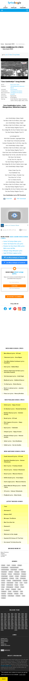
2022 (16, 628)
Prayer (8, 589)
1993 (26, 623)
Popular (13, 7)
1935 (19, 613)
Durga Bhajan (5, 567)
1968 (22, 619)
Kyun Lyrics (11, 427)
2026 (2, 630)
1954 (2, 617)
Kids (17, 582)
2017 (26, 627)
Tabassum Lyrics (13, 357)
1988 (9, 623)
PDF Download (21, 198)
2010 (2, 627)
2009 (26, 626)
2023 (19, 628)
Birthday (23, 571)
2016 (22, 627)
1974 (16, 620)
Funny (3, 580)
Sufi (22, 593)
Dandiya (24, 574)
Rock (10, 591)
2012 (9, 627)
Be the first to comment (14, 296)
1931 (5, 613)
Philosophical (10, 587)
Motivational (10, 585)
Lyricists (3, 556)
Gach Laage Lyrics (15, 481)
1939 (5, 615)
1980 (9, 622)
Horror (3, 582)
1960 (22, 617)
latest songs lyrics (18, 273)
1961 (26, 617)
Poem (22, 587)
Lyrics (6, 54)
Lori (21, 582)
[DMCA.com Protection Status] (5, 650)
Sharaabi (10, 593)
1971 (5, 620)
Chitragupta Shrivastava (16, 91)
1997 (12, 624)
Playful (17, 587)
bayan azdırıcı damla (14, 603)
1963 (5, 619)
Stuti (24, 595)
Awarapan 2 (7, 510)
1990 (16, 623)
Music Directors (5, 552)
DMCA (2, 642)
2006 (16, 626)
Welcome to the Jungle (10, 534)
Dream (17, 576)
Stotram (18, 595)
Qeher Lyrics (13, 441)
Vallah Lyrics (12, 445)
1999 (19, 624)
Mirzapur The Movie (10, 518)
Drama (11, 576)
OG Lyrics (13, 491)
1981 (12, 622)
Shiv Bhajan (11, 595)
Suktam (3, 598)
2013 (12, 627)
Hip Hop (25, 580)
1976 (22, 620)
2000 (22, 624)
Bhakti (3, 565)
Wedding (4, 595)
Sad (22, 591)
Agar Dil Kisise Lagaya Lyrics (12, 253)
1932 (9, 613)
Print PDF (9, 198)
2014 (16, 627)
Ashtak (14, 565)
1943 (19, 615)
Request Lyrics (4, 640)
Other (22, 585)
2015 (19, 627)
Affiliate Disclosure (5, 645)
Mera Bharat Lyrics (12, 353)
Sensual (4, 593)
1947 (5, 616)
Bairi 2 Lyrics (13, 466)
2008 (22, 626)
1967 (19, 619)
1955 (5, 617)
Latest (5, 7)
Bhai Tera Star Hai (9, 522)
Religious (4, 591)
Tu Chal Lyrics (12, 384)
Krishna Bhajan (5, 569)
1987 (5, 623)
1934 (16, 613)
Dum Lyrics (11, 366)
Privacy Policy (4, 641)
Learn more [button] (22, 674)
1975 (19, 620)
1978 (2, 622)
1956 (9, 617)
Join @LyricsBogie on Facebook (15, 262)
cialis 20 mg (3, 603)
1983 (19, 622)
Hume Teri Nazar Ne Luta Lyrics (13, 244)
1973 (12, 620)
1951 (19, 616)
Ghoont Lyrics (14, 469)
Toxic (5, 506)
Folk (17, 578)
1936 (22, 613)
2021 (12, 628)
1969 (26, 619)
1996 (9, 624)
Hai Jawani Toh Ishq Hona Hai (12, 542)
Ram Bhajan (14, 569)
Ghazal (9, 580)
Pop (3, 589)
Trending (23, 7)
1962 (2, 619)
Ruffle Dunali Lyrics (13, 477)
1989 (12, 623)
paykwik (22, 603)
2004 (9, 626)
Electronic (23, 576)
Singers (3, 553)
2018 (2, 628)
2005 (12, 626)
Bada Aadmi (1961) (14, 84)
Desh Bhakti (4, 576)
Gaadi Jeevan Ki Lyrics (13, 456)
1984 (22, 622)
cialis (7, 603)
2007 (19, 626)
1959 (19, 617)
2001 (26, 624)
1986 (2, 623)
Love (26, 582)
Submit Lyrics (4, 638)
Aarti (9, 565)
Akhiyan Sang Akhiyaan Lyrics (12, 251)
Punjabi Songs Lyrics (6, 665)
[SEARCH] (27, 10)
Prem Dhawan (13, 89)
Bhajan (19, 565)
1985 (26, 622)
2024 (22, 628)
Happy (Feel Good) (17, 580)
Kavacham (4, 571)
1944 (22, 615)
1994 (2, 624)
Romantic (12, 94)
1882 (2, 613)
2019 (5, 628)
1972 (9, 620)
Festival (12, 578)
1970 (2, 620)
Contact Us (3, 644)
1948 (9, 616)
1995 (5, 624)
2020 (9, 628)
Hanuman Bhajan (14, 567)
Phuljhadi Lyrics (12, 495)
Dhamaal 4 (7, 526)
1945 (26, 615)
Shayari (16, 593)
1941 (12, 615)
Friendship (23, 578)
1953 (26, 616)
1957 (12, 617)
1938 (2, 615)
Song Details (16, 54)
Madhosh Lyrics (14, 380)
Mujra (17, 585)
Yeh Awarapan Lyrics (14, 376)
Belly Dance (16, 574)
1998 (16, 624)
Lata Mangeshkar (14, 86)
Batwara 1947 (8, 514)
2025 (26, 628)
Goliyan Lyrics (12, 431)
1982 (16, 622)
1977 (26, 620)
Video (10, 54)
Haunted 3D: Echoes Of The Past (13, 538)
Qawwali (14, 589)
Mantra (11, 571)
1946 (2, 616)
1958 (16, 617)
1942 (16, 615)
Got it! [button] (3, 679)
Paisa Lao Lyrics (14, 393)
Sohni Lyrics (12, 405)
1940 (9, 615)
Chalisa (21, 569)
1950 (16, 616)
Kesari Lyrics (13, 473)
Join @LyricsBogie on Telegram (15, 257)
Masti (3, 585)
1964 (9, 619)
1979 (5, 622)
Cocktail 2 (7, 530)
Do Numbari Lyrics (15, 409)
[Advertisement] (14, 28)
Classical (4, 574)
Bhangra (17, 571)
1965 (12, 619)
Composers (4, 555)
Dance (10, 574)
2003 (5, 626)
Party (3, 587)
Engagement (5, 578)
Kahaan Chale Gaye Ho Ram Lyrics (14, 371)
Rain (19, 589)
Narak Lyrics (10, 418)
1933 (12, 613)
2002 (2, 626)
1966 (16, 619)
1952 (22, 616)
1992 (22, 623)
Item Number (10, 582)
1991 (19, 623)
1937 (26, 613)
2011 (5, 627)
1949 (12, 616)
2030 (16, 630)
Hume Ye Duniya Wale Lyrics (12, 241)
